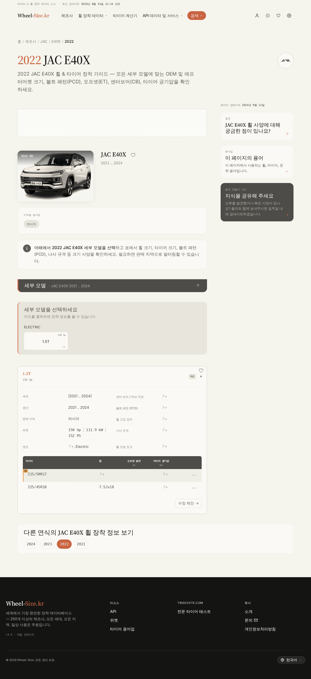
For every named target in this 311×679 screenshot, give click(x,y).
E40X (56, 41)
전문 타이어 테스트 (194, 611)
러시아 (31, 224)
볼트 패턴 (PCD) (127, 408)
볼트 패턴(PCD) (63, 82)
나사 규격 (122, 430)
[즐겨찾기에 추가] (133, 155)
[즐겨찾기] (278, 15)
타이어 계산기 (125, 15)
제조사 (67, 15)
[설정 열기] (289, 15)
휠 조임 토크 (124, 447)
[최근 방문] (267, 15)
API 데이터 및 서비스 (161, 15)
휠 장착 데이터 (91, 15)
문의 (248, 620)
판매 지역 (29, 419)
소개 (248, 611)
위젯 (114, 620)
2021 (81, 544)
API (113, 611)
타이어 (29, 461)
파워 (25, 430)
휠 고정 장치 (124, 419)
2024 (31, 544)
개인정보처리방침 (260, 629)
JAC (43, 41)
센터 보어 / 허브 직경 (130, 397)
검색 (195, 15)
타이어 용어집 (122, 629)
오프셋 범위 (133, 461)
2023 (47, 544)
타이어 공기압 (161, 461)
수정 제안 (188, 503)
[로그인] (257, 15)
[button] (112, 285)
